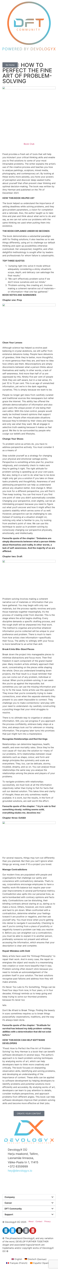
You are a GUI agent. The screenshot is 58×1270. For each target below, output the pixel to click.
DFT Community (13, 1208)
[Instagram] (19, 1230)
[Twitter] (12, 1230)
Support (9, 1214)
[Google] (26, 1230)
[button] (29, 1197)
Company (10, 1197)
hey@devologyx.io (20, 1170)
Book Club (29, 144)
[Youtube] (32, 1230)
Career (8, 1202)
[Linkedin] (5, 1230)
